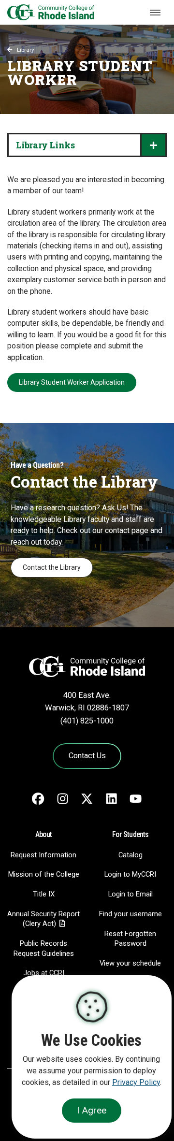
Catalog (130, 855)
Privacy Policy (136, 1082)
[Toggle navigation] (155, 12)
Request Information (43, 855)
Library (25, 49)
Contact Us (87, 755)
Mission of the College (43, 874)
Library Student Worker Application (72, 382)
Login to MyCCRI (130, 874)
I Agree (91, 1110)
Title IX (44, 894)
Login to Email (130, 894)
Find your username (130, 914)
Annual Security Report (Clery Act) (43, 919)
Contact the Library (52, 567)
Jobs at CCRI (43, 972)
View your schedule (130, 963)
